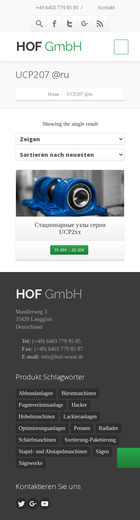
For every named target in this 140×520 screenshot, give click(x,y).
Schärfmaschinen (37, 440)
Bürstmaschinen (78, 393)
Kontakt (106, 7)
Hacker (79, 405)
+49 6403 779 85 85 (57, 7)
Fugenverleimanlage (41, 405)
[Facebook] (54, 23)
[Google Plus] (85, 23)
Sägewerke (30, 463)
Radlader (108, 428)
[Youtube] (45, 504)
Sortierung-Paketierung (90, 440)
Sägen (102, 451)
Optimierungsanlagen (42, 428)
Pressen (82, 428)
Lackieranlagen (80, 416)
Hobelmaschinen (37, 416)
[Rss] (100, 23)
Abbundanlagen (36, 393)
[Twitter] (69, 23)
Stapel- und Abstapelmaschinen (53, 451)
